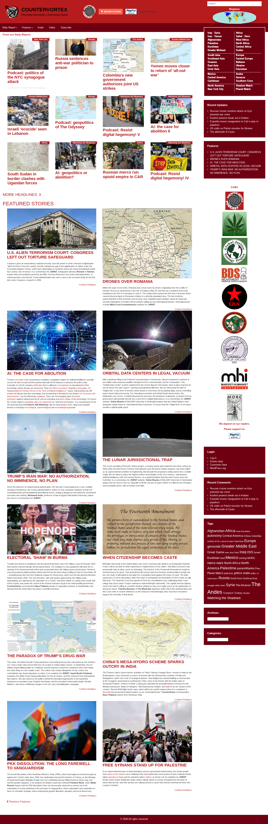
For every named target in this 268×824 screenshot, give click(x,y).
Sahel (239, 36)
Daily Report (8, 27)
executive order (22, 380)
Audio (41, 27)
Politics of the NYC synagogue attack (37, 88)
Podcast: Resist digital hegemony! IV (170, 175)
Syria (217, 32)
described (107, 692)
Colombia (256, 536)
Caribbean (213, 80)
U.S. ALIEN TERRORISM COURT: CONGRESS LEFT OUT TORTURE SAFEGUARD (50, 254)
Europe (240, 55)
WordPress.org (218, 468)
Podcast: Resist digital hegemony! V (121, 132)
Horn (247, 36)
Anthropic (38, 385)
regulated (40, 396)
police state (242, 573)
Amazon (240, 77)
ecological (31, 407)
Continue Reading (87, 284)
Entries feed (216, 461)
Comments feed (218, 464)
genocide (214, 546)
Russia (224, 578)
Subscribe (66, 27)
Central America (217, 77)
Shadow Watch (244, 85)
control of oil (213, 541)
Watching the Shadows (224, 598)
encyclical (62, 388)
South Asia (214, 55)
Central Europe (244, 58)
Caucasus (241, 69)
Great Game (215, 552)
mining (242, 558)
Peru (257, 568)
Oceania (212, 62)
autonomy (214, 536)
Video (52, 27)
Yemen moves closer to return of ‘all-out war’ (170, 70)
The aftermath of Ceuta (222, 131)
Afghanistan (214, 39)
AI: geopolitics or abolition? (71, 174)
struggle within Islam (216, 585)
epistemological (44, 407)
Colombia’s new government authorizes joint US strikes (121, 82)
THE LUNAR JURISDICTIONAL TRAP (137, 459)
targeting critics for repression (38, 402)
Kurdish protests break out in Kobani (229, 118)
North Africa (242, 43)
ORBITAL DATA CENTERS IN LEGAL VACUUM (146, 373)
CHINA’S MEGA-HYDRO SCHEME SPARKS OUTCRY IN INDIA (143, 664)
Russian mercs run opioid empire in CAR (123, 174)
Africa (239, 32)
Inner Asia (213, 69)
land (222, 558)
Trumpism (228, 593)
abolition (63, 405)
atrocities (112, 777)
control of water (227, 541)
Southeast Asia (216, 58)
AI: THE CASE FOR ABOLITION (36, 373)
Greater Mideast (216, 50)
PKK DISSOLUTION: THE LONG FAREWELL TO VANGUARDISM (48, 765)
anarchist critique (63, 399)
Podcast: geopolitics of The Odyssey (74, 124)
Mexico (212, 74)
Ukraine (240, 65)
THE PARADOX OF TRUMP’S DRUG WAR (46, 656)
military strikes (145, 777)
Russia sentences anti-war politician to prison (74, 63)
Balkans (240, 62)
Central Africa (243, 46)
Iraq (210, 32)
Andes (239, 74)
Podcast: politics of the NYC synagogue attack (26, 77)
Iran (210, 36)
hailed (168, 687)
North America (216, 85)
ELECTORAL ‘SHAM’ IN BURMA (37, 557)
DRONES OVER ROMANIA (128, 281)
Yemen (218, 36)
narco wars (215, 563)
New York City (215, 89)
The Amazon (243, 585)
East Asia (213, 65)
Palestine (213, 43)
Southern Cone (244, 80)
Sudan (239, 50)
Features (26, 27)
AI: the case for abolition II (165, 128)
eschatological (61, 407)
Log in (213, 458)
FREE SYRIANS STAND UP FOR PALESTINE (145, 765)
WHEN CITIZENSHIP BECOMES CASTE (140, 557)
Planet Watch (243, 89)
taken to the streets (116, 774)
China (247, 536)
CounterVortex (44, 9)
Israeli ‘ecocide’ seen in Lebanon (27, 131)
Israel (257, 552)
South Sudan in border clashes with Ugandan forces (25, 178)
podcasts (228, 573)
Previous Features (19, 801)
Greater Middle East (239, 546)
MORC (251, 558)
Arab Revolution (243, 531)
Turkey (238, 593)
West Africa (242, 39)
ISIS (250, 552)
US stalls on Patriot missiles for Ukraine (231, 128)
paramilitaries (246, 568)
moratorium (64, 385)
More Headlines (20, 194)
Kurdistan (213, 46)
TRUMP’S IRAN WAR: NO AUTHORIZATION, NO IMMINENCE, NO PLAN (48, 478)
